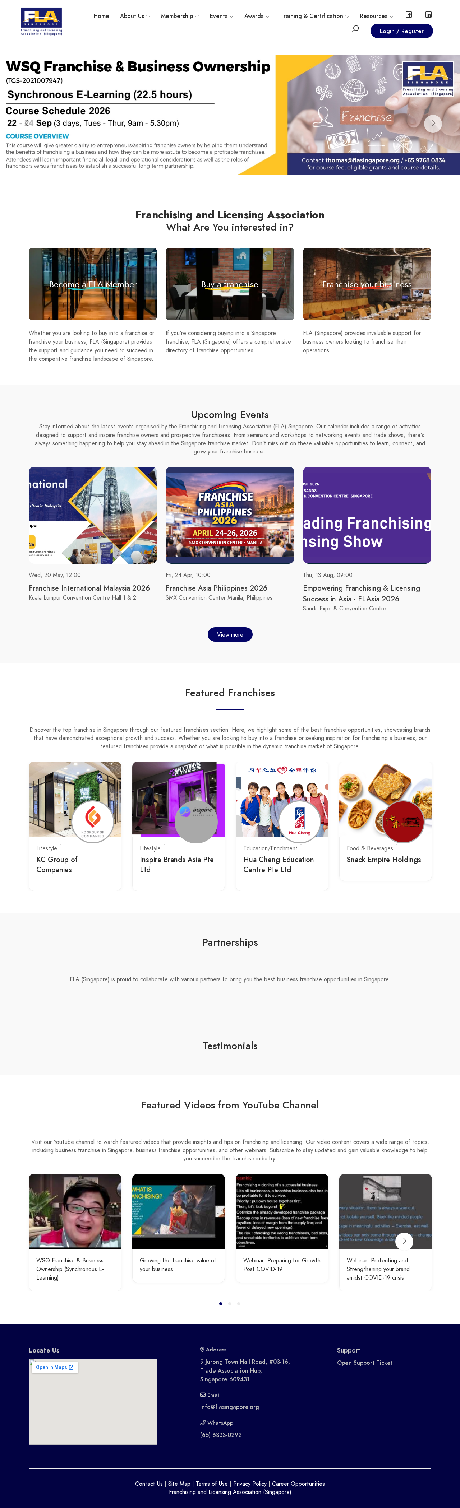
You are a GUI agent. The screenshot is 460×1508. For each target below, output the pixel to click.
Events (218, 16)
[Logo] (41, 21)
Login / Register (402, 31)
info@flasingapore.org (229, 1407)
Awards (253, 16)
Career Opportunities (298, 1484)
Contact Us (149, 1484)
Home (101, 16)
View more (230, 635)
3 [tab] (240, 1305)
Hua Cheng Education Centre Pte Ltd (278, 865)
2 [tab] (231, 1305)
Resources (373, 16)
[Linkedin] (428, 16)
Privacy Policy (250, 1484)
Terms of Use (212, 1484)
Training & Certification (311, 16)
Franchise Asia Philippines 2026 (216, 588)
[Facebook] (408, 16)
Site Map (179, 1484)
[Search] (355, 30)
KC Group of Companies (57, 865)
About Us (132, 16)
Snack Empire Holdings (384, 860)
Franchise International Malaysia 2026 (89, 588)
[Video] (75, 1211)
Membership (177, 16)
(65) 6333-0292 (221, 1435)
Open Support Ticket (365, 1363)
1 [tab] (222, 1305)
